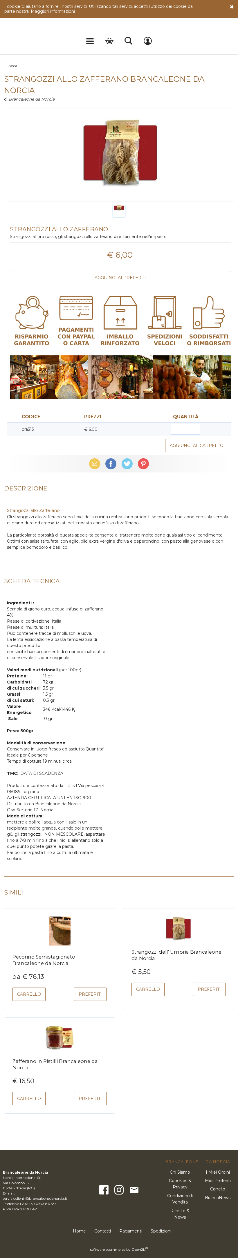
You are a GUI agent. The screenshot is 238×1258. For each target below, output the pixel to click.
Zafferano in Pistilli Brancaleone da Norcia (55, 1064)
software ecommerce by (119, 1249)
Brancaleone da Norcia (32, 99)
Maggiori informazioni (53, 11)
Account (147, 41)
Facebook (110, 463)
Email (94, 463)
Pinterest (143, 463)
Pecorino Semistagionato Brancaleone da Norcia (43, 960)
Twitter (127, 463)
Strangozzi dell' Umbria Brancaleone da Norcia (176, 955)
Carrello (109, 41)
